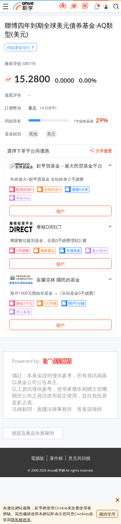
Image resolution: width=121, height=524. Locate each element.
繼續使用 (107, 514)
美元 (42, 108)
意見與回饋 (79, 458)
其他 (33, 133)
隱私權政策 (21, 519)
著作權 (56, 458)
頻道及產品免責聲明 (33, 433)
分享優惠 (103, 151)
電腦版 (37, 458)
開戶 (60, 211)
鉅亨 (23, 6)
